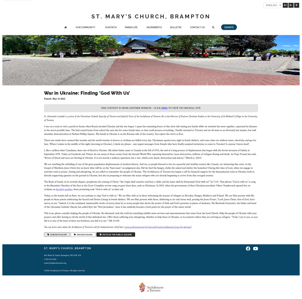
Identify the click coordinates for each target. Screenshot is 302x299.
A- (291, 5)
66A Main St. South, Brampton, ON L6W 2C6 (62, 255)
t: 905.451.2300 (50, 259)
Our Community (85, 27)
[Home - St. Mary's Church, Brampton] (65, 27)
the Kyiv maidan (64, 189)
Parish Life (131, 27)
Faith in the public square (117, 234)
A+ (285, 5)
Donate (229, 27)
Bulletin (175, 27)
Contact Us (197, 27)
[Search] (213, 27)
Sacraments (154, 27)
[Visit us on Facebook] (248, 249)
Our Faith (111, 27)
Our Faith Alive (58, 234)
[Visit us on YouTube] (255, 249)
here (164, 108)
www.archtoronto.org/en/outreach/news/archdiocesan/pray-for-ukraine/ (158, 227)
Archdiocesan (84, 234)
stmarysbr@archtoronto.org (55, 263)
